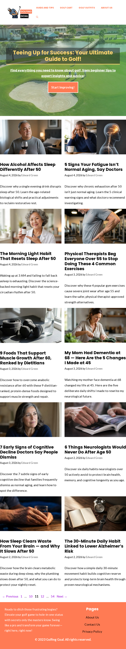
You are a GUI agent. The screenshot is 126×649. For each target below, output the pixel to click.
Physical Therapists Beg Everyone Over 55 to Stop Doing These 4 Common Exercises (91, 261)
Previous (10, 596)
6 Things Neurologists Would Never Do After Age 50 (95, 449)
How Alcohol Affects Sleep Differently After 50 (27, 167)
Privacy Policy (92, 631)
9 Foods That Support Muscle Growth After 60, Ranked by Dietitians (25, 358)
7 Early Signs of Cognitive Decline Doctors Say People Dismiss (29, 452)
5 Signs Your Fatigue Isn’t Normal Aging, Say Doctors (94, 167)
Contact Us (92, 624)
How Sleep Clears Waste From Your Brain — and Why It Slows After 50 (30, 546)
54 (53, 596)
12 (42, 596)
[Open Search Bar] (37, 17)
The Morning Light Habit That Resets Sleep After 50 (28, 256)
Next (62, 596)
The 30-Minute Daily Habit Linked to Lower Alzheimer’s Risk (94, 546)
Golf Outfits (87, 7)
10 (31, 596)
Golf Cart (66, 7)
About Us (106, 7)
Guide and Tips (45, 7)
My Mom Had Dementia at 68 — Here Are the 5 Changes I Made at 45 (95, 358)
